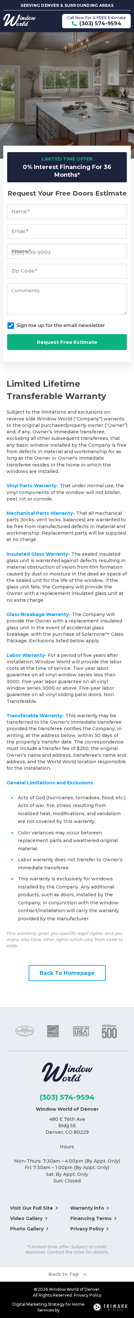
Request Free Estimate (67, 342)
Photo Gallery (27, 1229)
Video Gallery (26, 1218)
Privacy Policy (87, 1229)
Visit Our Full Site (31, 1208)
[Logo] (67, 1073)
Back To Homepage (67, 973)
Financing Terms (91, 1218)
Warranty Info (87, 1208)
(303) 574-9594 (67, 1097)
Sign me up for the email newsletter (60, 325)
